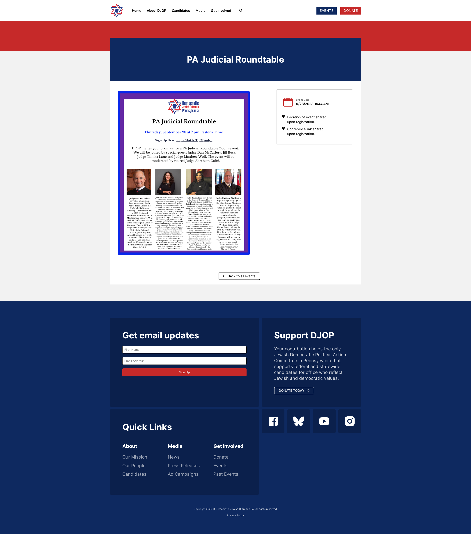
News (174, 457)
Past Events (225, 474)
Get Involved (221, 11)
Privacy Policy (235, 515)
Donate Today (291, 390)
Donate (221, 457)
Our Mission (134, 457)
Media (200, 11)
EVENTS (326, 11)
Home (136, 11)
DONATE (351, 11)
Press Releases (184, 465)
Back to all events (241, 276)
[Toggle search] (241, 10)
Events (220, 465)
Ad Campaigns (183, 474)
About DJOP (156, 11)
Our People (134, 465)
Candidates (181, 11)
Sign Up (184, 372)
